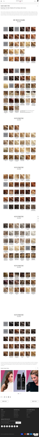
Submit (18, 422)
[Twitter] (17, 426)
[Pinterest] (7, 426)
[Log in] (35, 1)
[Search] (4, 1)
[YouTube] (14, 426)
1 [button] (18, 393)
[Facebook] (2, 426)
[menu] (1, 1)
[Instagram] (4, 426)
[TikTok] (9, 426)
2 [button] (19, 393)
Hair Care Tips (5, 3)
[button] (38, 368)
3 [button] (20, 393)
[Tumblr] (12, 426)
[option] (6, 381)
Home (1, 3)
